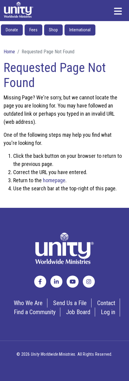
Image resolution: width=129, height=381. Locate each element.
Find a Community (35, 312)
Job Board (78, 312)
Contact (106, 303)
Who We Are (28, 303)
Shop (53, 29)
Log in (108, 312)
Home (9, 51)
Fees (33, 29)
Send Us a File (70, 303)
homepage (54, 180)
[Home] (18, 10)
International (80, 29)
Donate (12, 29)
